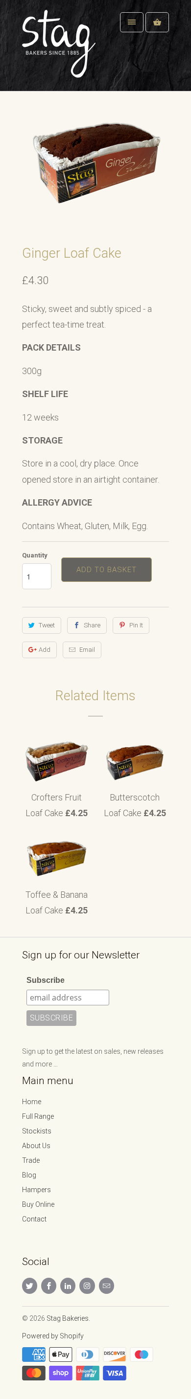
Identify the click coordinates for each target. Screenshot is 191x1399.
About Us (36, 1146)
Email (87, 649)
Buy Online (38, 1204)
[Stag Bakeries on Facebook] (48, 1286)
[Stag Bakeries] (61, 49)
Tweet (47, 625)
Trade (31, 1160)
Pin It (136, 625)
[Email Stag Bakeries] (106, 1286)
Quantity (35, 555)
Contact (34, 1219)
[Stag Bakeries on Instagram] (87, 1286)
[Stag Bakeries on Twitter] (29, 1286)
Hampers (36, 1190)
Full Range (38, 1116)
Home (31, 1102)
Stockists (36, 1131)
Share (92, 625)
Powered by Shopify (53, 1336)
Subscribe (45, 980)
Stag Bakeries (68, 1318)
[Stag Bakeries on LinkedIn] (67, 1286)
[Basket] (157, 22)
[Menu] (131, 22)
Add (44, 649)
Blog (29, 1175)
